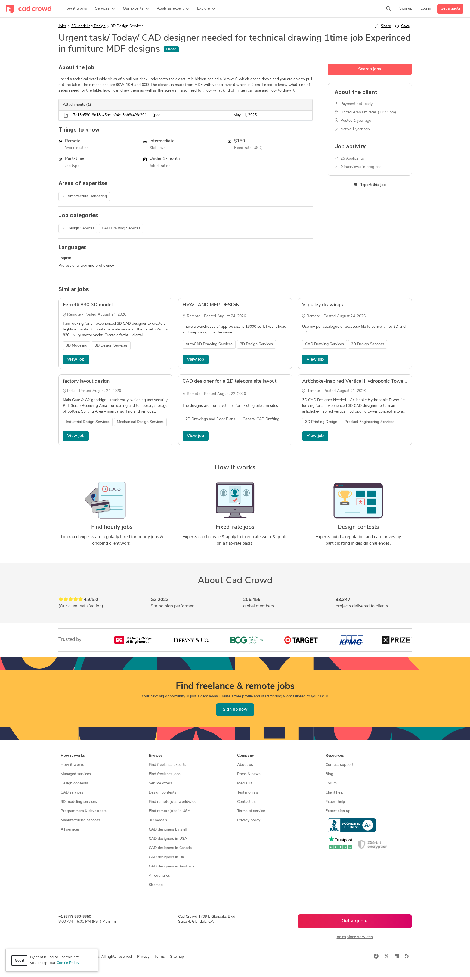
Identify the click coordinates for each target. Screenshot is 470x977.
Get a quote (450, 9)
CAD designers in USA (168, 839)
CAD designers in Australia (171, 866)
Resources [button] (335, 756)
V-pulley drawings (322, 305)
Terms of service (251, 811)
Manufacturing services (80, 820)
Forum (331, 783)
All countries (159, 876)
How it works (72, 765)
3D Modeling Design (88, 26)
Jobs (62, 26)
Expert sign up (338, 811)
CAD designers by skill (168, 830)
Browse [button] (155, 756)
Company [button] (245, 756)
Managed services (76, 774)
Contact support (340, 765)
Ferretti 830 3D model (88, 305)
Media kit (244, 783)
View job (75, 359)
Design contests (74, 783)
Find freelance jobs (165, 774)
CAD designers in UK (166, 857)
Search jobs (369, 69)
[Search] (388, 8)
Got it (19, 961)
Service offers (160, 783)
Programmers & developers (84, 811)
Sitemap (156, 885)
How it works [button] (73, 756)
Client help (334, 793)
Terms (159, 957)
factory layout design (86, 381)
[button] (105, 8)
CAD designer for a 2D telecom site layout (229, 381)
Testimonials (247, 793)
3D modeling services (79, 802)
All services (70, 830)
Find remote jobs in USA (169, 811)
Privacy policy (248, 820)
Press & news (249, 774)
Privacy (143, 957)
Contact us (246, 802)
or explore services (355, 937)
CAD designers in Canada (170, 848)
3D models (158, 820)
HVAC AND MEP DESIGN (211, 305)
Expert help (335, 802)
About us (245, 765)
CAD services (72, 793)
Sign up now (235, 709)
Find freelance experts (167, 765)
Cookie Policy (68, 963)
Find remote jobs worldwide (172, 802)
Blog (329, 774)
